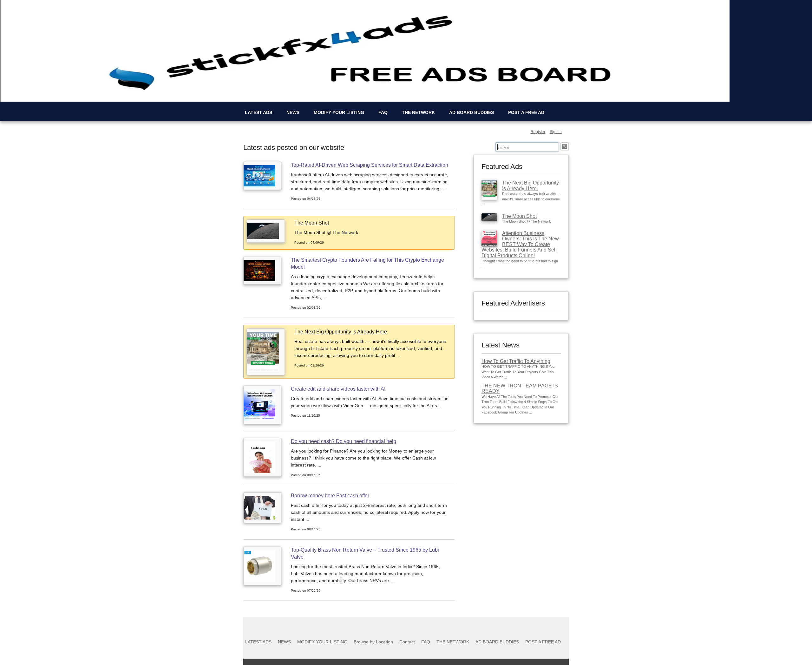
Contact (407, 641)
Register (538, 132)
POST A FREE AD (526, 112)
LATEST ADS (258, 112)
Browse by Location (373, 641)
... (505, 377)
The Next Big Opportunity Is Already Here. (530, 185)
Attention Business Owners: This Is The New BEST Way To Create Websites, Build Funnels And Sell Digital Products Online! (520, 244)
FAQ (383, 112)
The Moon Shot (519, 216)
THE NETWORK (418, 112)
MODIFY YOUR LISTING (339, 112)
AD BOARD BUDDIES (471, 112)
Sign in (556, 132)
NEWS (292, 112)
